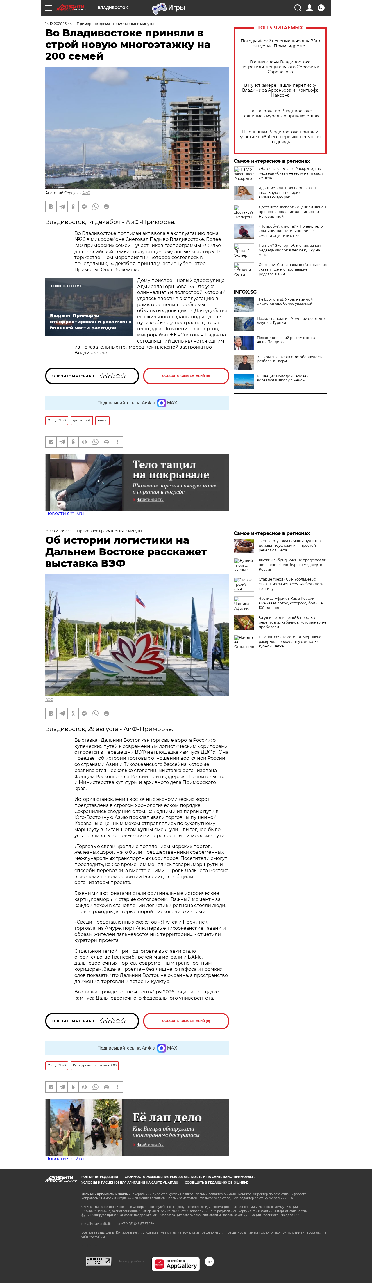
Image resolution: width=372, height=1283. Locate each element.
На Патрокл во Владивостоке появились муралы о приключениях (280, 113)
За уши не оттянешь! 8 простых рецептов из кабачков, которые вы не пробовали (292, 622)
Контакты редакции (99, 1177)
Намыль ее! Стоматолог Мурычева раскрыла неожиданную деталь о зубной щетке (290, 641)
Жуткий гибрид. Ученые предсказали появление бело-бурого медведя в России (292, 565)
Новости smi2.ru (64, 513)
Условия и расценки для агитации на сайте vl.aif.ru (129, 1183)
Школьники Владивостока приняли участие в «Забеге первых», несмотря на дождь (280, 136)
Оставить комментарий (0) (186, 376)
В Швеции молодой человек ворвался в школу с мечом (282, 378)
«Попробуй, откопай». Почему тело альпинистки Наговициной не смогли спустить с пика (291, 231)
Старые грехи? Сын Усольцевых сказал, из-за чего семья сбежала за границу (291, 584)
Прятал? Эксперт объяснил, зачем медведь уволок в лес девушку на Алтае (290, 250)
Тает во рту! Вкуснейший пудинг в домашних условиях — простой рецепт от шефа (290, 545)
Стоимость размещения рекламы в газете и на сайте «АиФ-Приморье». (190, 1177)
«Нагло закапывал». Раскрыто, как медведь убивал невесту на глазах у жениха (291, 173)
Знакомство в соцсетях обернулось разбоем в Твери (289, 359)
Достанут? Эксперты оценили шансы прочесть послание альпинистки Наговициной (292, 212)
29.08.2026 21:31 (58, 531)
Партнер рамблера (131, 1261)
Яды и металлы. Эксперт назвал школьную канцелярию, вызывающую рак (287, 192)
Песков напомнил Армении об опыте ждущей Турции (291, 321)
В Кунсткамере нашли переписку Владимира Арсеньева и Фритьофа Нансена (280, 90)
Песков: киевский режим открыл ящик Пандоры (286, 340)
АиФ (86, 193)
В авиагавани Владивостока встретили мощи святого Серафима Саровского (280, 67)
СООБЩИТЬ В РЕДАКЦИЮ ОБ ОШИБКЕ (216, 1183)
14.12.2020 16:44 (58, 24)
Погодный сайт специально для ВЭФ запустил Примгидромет (280, 44)
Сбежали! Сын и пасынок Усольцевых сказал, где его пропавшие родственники (293, 269)
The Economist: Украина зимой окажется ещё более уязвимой (285, 301)
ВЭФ (49, 700)
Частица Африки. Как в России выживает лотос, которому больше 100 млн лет (291, 603)
